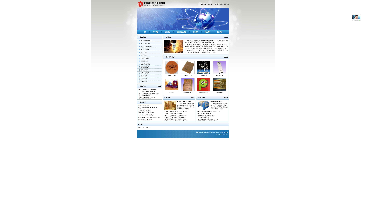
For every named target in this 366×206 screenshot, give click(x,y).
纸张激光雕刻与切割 (144, 96)
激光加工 (148, 127)
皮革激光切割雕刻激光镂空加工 (147, 98)
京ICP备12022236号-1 (222, 134)
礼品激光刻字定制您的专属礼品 (147, 91)
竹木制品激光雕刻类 (146, 40)
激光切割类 (144, 52)
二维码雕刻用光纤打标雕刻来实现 (173, 113)
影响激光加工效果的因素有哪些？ (207, 115)
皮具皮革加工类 (145, 58)
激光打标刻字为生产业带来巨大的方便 (208, 120)
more (159, 86)
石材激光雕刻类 (145, 67)
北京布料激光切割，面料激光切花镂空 (149, 93)
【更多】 (213, 52)
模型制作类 (144, 81)
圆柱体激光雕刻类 (145, 64)
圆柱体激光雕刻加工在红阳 (184, 101)
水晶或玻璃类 (144, 61)
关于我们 (155, 32)
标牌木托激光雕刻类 (146, 46)
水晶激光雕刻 (203, 75)
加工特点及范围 (181, 32)
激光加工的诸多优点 (203, 118)
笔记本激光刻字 (188, 75)
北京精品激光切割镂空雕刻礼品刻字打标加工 (176, 111)
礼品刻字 (172, 92)
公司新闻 (195, 32)
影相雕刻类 (144, 76)
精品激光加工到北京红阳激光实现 (147, 89)
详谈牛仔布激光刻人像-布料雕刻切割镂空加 (176, 120)
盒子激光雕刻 (219, 92)
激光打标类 (144, 55)
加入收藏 (203, 4)
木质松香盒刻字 (172, 75)
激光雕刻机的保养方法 (216, 101)
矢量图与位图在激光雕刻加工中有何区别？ (209, 111)
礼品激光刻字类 (145, 49)
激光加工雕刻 (141, 127)
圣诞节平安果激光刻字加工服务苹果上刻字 (176, 115)
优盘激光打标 (219, 75)
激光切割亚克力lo (203, 92)
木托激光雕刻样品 (187, 92)
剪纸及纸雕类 (144, 70)
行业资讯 (207, 32)
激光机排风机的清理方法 (204, 113)
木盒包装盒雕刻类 (145, 43)
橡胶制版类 (144, 79)
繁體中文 (210, 4)
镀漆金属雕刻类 (145, 73)
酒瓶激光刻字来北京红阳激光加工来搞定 (175, 118)
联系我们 (219, 32)
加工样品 (167, 32)
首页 (145, 32)
